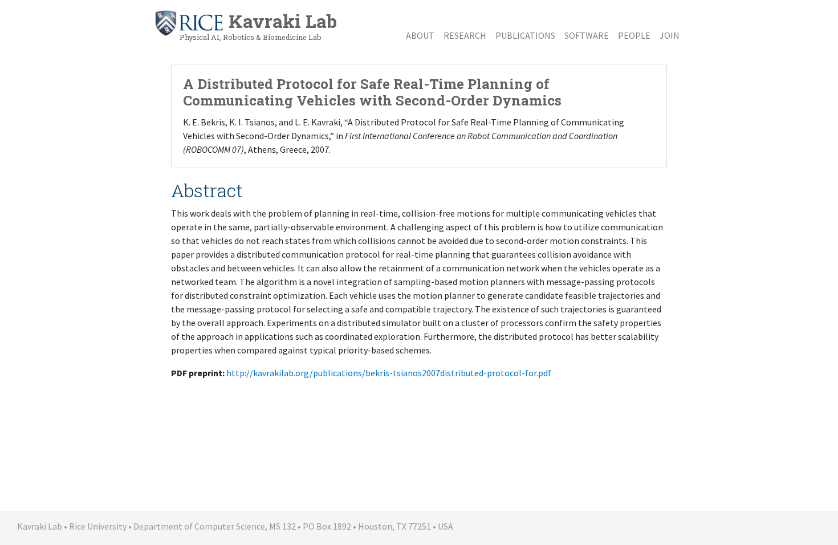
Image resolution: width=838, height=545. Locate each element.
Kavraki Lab (258, 25)
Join (670, 35)
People (634, 35)
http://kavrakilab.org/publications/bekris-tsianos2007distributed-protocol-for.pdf (388, 373)
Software (586, 35)
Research (465, 35)
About (420, 35)
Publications (525, 35)
